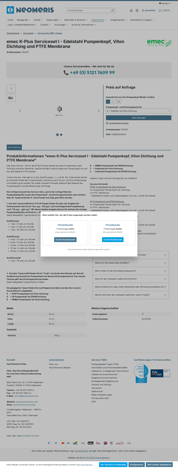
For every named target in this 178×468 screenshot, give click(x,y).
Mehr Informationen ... (85, 465)
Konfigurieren (136, 464)
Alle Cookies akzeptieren (159, 464)
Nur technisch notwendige (113, 464)
